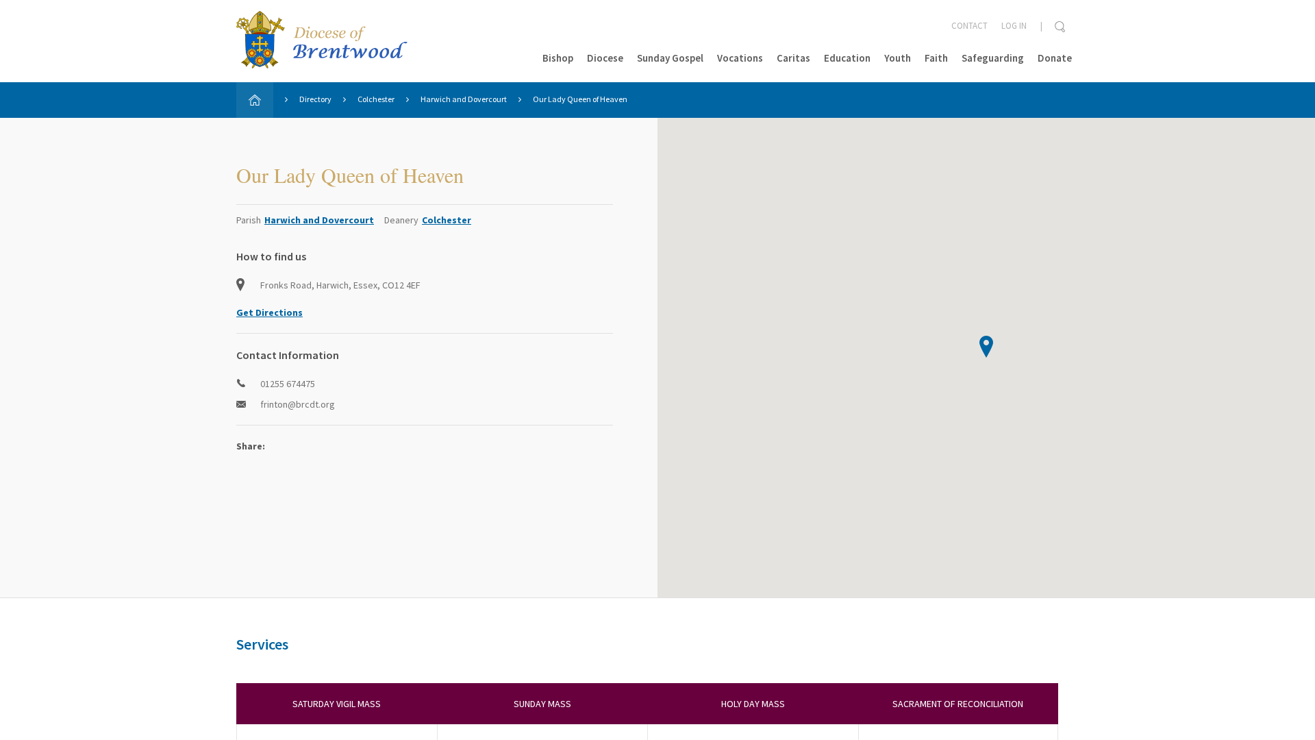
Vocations (740, 57)
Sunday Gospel (670, 57)
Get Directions (269, 312)
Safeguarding (993, 57)
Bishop (557, 57)
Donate (1055, 57)
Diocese (605, 57)
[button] (986, 347)
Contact (969, 26)
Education (847, 57)
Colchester (376, 99)
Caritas (793, 57)
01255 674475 (287, 384)
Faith (936, 57)
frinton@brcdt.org (297, 404)
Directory (315, 99)
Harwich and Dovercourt (464, 99)
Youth (897, 57)
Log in (1014, 26)
